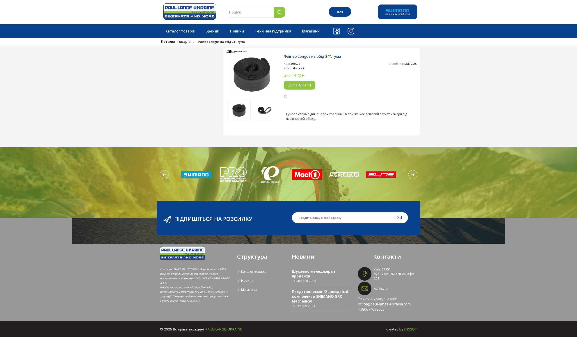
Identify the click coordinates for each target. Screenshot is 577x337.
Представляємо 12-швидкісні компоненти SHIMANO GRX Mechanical (320, 296)
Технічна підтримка (273, 31)
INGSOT (410, 329)
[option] (251, 74)
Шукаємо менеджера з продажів (314, 274)
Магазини (311, 31)
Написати (381, 288)
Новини (237, 31)
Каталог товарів (180, 31)
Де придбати (299, 85)
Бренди (212, 31)
